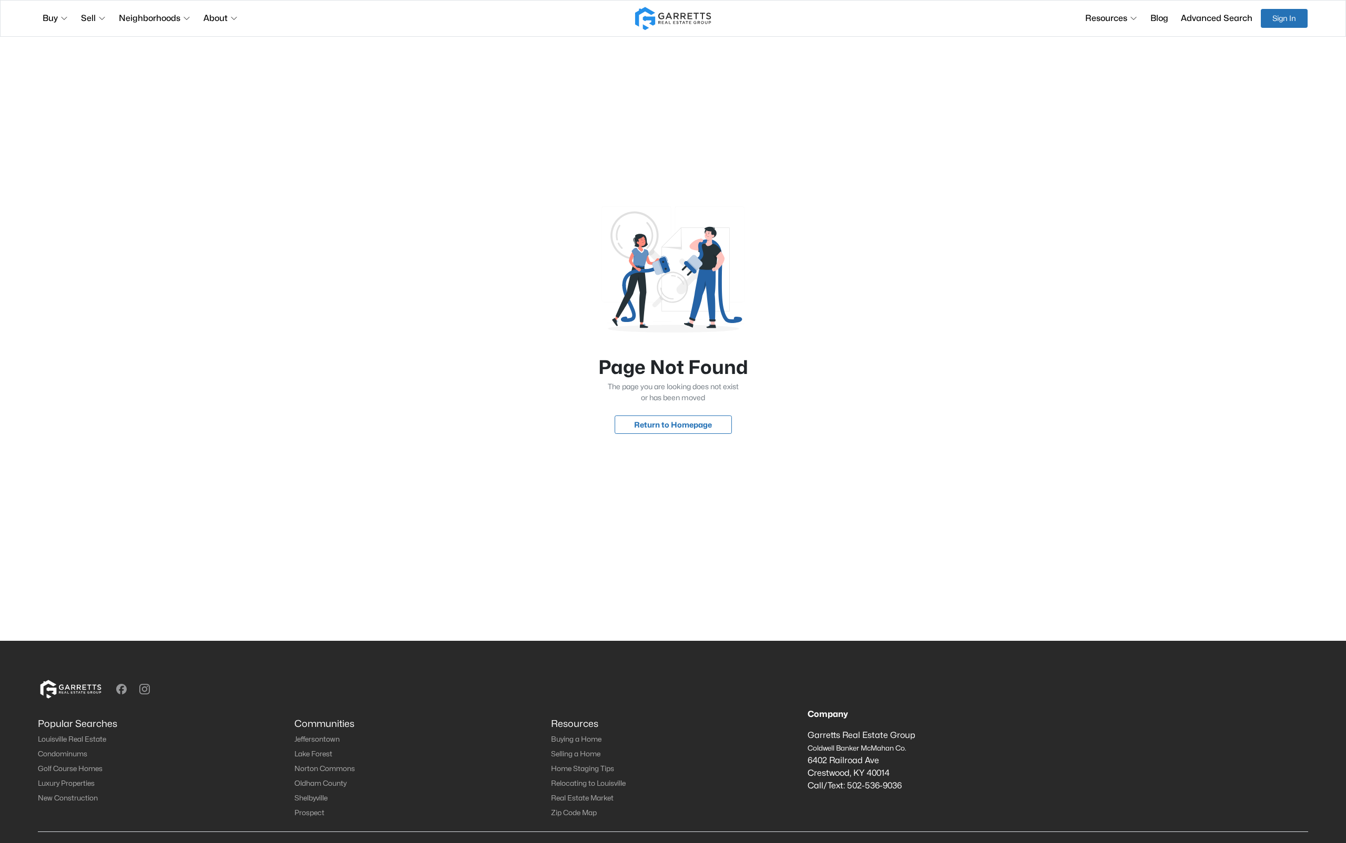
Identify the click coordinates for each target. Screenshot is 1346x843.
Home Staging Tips (582, 768)
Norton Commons (324, 768)
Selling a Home (575, 754)
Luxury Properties (66, 783)
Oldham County (320, 783)
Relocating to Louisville (588, 783)
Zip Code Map (574, 812)
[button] (121, 689)
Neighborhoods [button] (149, 18)
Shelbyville (311, 798)
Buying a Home (576, 739)
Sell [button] (88, 18)
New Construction (68, 798)
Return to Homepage (673, 424)
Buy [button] (50, 18)
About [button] (215, 18)
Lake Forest (313, 754)
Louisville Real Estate (72, 739)
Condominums (62, 754)
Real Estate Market (582, 798)
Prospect (309, 812)
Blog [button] (1159, 18)
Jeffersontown (317, 739)
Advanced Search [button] (1216, 18)
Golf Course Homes (70, 768)
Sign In (1284, 18)
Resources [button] (1106, 18)
